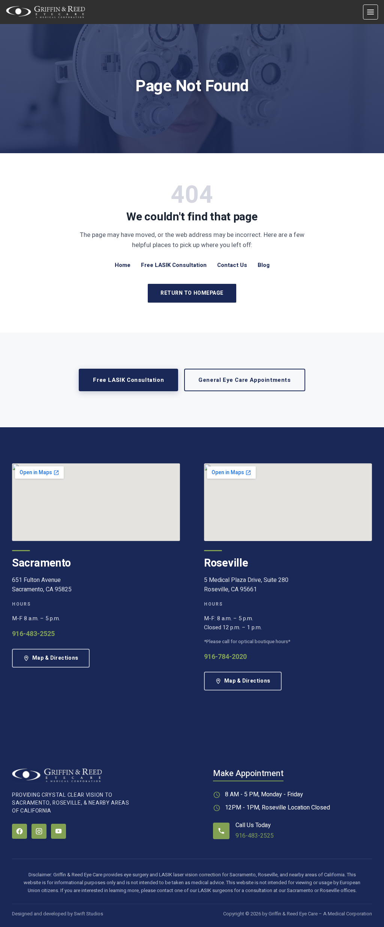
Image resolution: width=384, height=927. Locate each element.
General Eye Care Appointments (244, 380)
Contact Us (232, 265)
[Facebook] (19, 831)
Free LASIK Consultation (174, 265)
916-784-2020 (225, 657)
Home (122, 265)
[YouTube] (58, 831)
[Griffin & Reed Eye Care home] (45, 12)
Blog (264, 265)
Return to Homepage (192, 293)
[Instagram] (39, 831)
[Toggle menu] (370, 12)
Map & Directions (55, 658)
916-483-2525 (33, 634)
